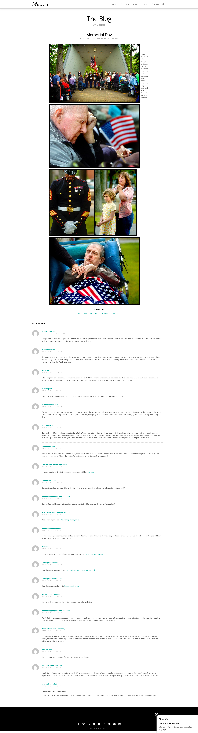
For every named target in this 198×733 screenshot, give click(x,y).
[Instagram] (119, 725)
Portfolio (125, 4)
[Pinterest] (114, 725)
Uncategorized (86, 39)
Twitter (93, 313)
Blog (145, 4)
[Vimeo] (99, 725)
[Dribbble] (109, 725)
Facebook (82, 313)
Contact (155, 4)
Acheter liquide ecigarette (70, 520)
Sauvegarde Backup (71, 586)
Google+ (115, 313)
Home (113, 4)
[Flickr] (89, 725)
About (136, 4)
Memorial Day (99, 35)
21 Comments (100, 39)
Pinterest (104, 313)
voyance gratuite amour (94, 554)
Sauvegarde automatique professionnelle (80, 570)
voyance (91, 472)
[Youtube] (94, 725)
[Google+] (104, 725)
